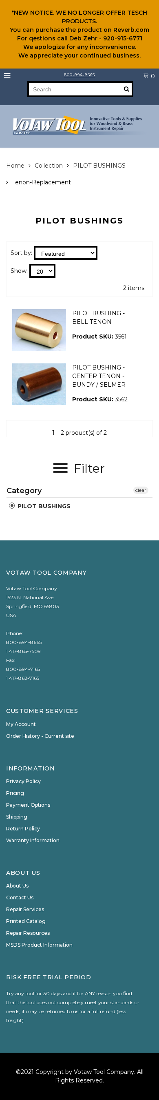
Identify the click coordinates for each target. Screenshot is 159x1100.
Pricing (15, 793)
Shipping (16, 817)
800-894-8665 (79, 74)
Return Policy (23, 829)
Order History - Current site (40, 736)
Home (15, 165)
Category (24, 490)
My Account (21, 724)
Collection (49, 165)
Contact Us (19, 897)
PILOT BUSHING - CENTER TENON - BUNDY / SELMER (99, 376)
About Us (17, 886)
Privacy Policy (23, 781)
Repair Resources (28, 933)
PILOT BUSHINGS (99, 165)
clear (140, 490)
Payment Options (28, 805)
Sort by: (21, 253)
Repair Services (25, 909)
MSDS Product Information (39, 945)
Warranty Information (33, 840)
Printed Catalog (26, 921)
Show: (19, 270)
